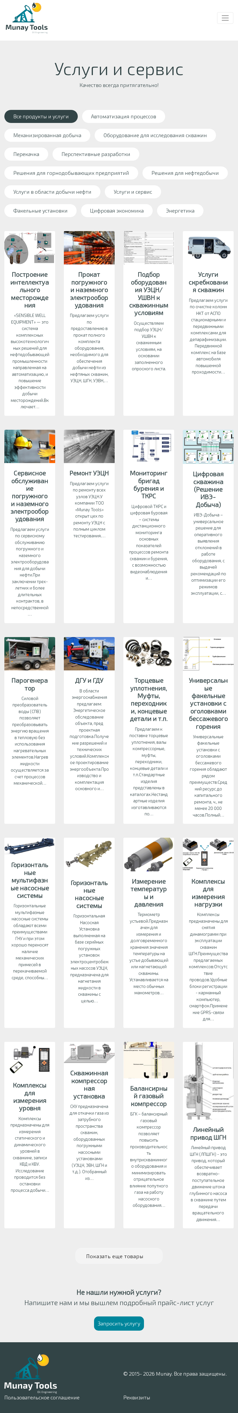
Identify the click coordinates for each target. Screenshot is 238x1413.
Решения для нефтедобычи (185, 173)
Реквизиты (136, 1397)
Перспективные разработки (96, 154)
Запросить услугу (119, 1323)
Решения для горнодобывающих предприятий (71, 173)
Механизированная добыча (47, 135)
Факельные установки (40, 210)
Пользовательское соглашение (42, 1397)
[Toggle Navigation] (225, 18)
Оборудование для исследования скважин (155, 135)
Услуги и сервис (133, 191)
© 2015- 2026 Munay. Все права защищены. (175, 1373)
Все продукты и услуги (41, 116)
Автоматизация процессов (123, 116)
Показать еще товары (115, 1256)
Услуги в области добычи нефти (52, 191)
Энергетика (180, 210)
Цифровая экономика (117, 210)
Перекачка (26, 154)
